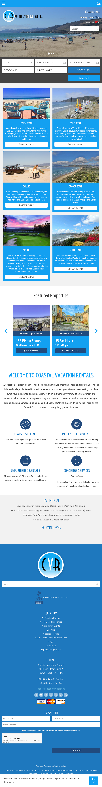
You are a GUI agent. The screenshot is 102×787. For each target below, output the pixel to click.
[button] (49, 53)
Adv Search (84, 70)
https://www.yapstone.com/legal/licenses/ (56, 773)
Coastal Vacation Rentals (22, 16)
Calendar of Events (51, 626)
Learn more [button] (9, 782)
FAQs (51, 641)
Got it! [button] (93, 780)
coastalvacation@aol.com (51, 688)
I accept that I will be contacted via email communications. (52, 730)
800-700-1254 (93, 12)
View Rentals (27, 144)
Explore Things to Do (51, 649)
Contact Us (51, 645)
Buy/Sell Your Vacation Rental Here (51, 637)
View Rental (32, 350)
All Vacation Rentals (51, 618)
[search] (96, 28)
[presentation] (6, 331)
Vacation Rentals (51, 634)
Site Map (51, 630)
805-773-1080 (55, 682)
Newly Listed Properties (51, 622)
